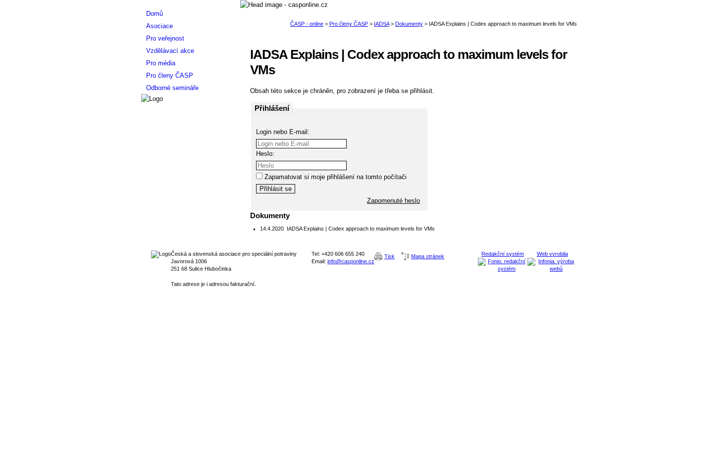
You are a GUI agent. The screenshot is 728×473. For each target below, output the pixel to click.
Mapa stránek (427, 256)
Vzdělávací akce (170, 50)
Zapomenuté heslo (393, 200)
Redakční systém (502, 254)
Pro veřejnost (165, 38)
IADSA (381, 24)
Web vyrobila (552, 254)
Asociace (159, 26)
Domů (154, 13)
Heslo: (265, 153)
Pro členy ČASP (348, 24)
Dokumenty (409, 24)
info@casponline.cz (350, 261)
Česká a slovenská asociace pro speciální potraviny (190, 3)
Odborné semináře (172, 88)
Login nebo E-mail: (283, 132)
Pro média (160, 63)
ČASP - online (306, 24)
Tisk (389, 256)
